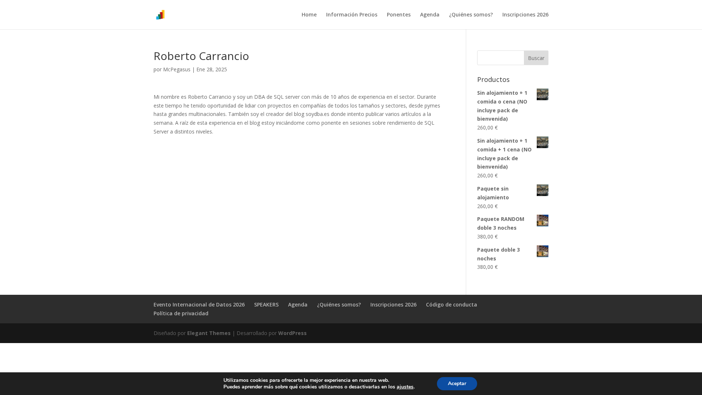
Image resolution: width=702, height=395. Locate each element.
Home (309, 15)
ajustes (405, 387)
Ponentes (399, 15)
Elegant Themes (209, 333)
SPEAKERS (266, 304)
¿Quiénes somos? (471, 15)
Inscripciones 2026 (525, 15)
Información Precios (351, 15)
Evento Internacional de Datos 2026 (199, 304)
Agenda (429, 15)
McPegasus (176, 69)
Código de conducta (451, 304)
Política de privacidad (181, 313)
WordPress (292, 333)
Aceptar (457, 383)
